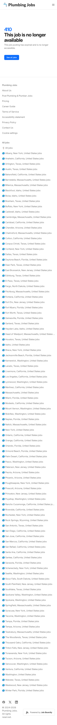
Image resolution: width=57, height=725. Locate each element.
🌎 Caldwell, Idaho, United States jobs (21, 211)
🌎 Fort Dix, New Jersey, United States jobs (23, 302)
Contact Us (7, 127)
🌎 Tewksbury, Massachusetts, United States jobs (26, 632)
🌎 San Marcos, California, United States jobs (24, 541)
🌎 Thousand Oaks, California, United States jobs (26, 642)
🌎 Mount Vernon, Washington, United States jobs (26, 408)
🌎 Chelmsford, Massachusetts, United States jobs (27, 233)
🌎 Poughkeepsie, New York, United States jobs (25, 483)
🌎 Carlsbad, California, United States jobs (23, 222)
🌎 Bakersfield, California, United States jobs (24, 174)
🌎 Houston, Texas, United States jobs (21, 339)
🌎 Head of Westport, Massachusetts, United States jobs (28, 334)
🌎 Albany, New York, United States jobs (22, 153)
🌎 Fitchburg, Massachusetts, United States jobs (25, 291)
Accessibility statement (13, 117)
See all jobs (11, 57)
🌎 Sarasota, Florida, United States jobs (21, 562)
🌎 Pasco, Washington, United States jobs (22, 461)
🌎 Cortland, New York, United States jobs (23, 249)
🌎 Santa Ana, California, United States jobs (23, 552)
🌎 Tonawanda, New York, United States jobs (24, 653)
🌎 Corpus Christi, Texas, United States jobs (23, 243)
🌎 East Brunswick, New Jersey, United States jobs (27, 270)
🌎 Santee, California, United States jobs (22, 557)
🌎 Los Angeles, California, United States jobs (24, 376)
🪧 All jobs (7, 148)
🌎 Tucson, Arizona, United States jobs (21, 658)
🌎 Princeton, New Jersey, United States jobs (24, 493)
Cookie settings (9, 133)
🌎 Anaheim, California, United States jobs (23, 158)
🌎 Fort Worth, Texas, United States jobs (21, 312)
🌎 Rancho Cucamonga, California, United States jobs (28, 504)
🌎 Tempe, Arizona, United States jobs (21, 626)
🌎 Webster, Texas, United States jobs (20, 679)
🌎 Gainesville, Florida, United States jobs (22, 318)
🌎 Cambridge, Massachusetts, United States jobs (26, 217)
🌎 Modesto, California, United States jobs (23, 403)
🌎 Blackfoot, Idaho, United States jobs (21, 190)
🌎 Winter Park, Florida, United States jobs (23, 690)
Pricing (5, 101)
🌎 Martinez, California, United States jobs (23, 387)
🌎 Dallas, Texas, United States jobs (19, 254)
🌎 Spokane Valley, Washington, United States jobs (27, 594)
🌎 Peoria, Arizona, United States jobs (20, 472)
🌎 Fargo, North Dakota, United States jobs (23, 286)
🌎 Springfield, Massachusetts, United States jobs (26, 605)
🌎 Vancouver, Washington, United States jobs (24, 663)
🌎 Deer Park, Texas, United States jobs (21, 265)
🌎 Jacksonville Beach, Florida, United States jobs (26, 355)
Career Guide (8, 106)
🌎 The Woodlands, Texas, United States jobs (24, 637)
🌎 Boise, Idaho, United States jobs (19, 195)
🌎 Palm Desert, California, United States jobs (24, 456)
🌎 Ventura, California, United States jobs (22, 669)
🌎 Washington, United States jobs (19, 674)
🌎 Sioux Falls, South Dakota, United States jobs (25, 578)
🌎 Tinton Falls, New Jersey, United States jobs (25, 648)
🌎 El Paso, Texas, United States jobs (20, 281)
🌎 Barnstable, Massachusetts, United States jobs (26, 179)
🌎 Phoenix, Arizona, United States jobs (21, 477)
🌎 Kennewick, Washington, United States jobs (25, 360)
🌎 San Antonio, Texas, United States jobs (22, 525)
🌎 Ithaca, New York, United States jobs (21, 350)
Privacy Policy (9, 122)
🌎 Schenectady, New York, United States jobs (25, 568)
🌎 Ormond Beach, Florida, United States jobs (24, 451)
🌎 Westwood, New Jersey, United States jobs (24, 685)
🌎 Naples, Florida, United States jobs (20, 419)
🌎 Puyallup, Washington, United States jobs (23, 499)
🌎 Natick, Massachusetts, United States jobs (24, 424)
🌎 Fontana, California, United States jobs (22, 296)
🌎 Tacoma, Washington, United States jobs (23, 616)
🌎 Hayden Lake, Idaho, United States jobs (23, 328)
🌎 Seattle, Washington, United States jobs (23, 573)
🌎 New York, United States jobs (18, 429)
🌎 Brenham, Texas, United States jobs (21, 201)
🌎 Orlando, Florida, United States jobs (21, 445)
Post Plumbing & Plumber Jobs (17, 95)
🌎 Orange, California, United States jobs (22, 440)
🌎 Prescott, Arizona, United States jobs (21, 488)
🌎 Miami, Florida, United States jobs (20, 398)
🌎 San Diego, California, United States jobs (23, 531)
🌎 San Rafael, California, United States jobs (23, 546)
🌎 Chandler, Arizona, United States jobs (22, 227)
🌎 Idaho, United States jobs (16, 344)
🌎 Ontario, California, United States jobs (22, 435)
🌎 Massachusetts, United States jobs (20, 392)
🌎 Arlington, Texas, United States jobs (21, 163)
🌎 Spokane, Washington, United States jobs (24, 600)
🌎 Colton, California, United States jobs (22, 238)
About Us (6, 90)
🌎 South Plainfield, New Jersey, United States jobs (27, 584)
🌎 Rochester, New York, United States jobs (23, 515)
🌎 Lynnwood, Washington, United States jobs (24, 382)
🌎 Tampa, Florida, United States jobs (20, 621)
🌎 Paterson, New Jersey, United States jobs (24, 467)
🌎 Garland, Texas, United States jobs (20, 323)
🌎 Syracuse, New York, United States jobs (23, 610)
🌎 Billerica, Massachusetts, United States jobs (25, 185)
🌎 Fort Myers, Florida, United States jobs (22, 307)
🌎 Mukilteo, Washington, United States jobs (23, 413)
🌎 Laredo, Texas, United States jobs (20, 366)
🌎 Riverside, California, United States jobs (23, 509)
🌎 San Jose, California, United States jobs (23, 536)
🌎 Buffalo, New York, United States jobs (22, 206)
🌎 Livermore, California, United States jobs (23, 371)
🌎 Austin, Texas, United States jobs (19, 169)
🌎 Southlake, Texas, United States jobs (21, 589)
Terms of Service (10, 111)
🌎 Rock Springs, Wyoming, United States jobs (25, 520)
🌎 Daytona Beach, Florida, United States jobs (24, 259)
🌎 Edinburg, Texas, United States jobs (21, 275)
